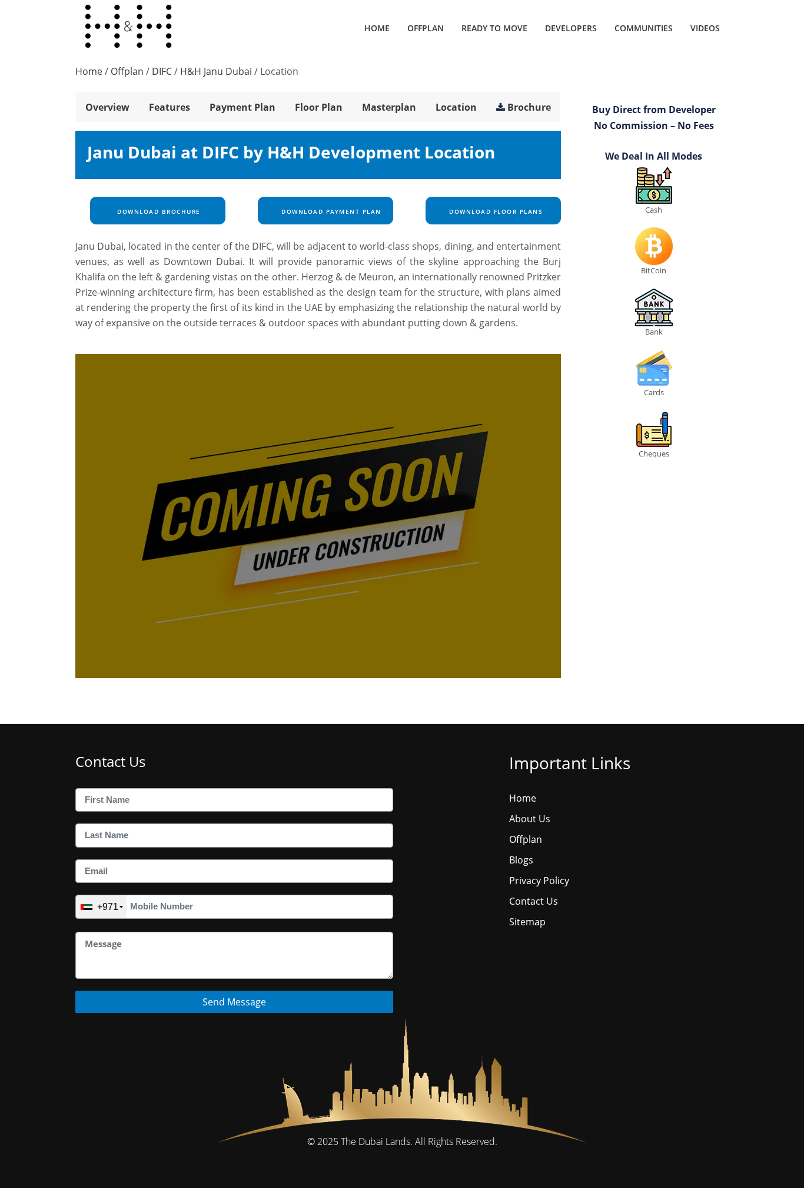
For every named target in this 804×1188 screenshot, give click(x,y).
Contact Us (533, 901)
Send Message (234, 1001)
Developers (571, 28)
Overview (107, 107)
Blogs (521, 859)
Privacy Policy (539, 880)
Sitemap (527, 921)
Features (169, 107)
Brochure (529, 107)
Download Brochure (158, 211)
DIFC (162, 71)
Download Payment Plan (330, 211)
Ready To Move (494, 28)
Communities (643, 28)
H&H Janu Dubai (216, 71)
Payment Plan (242, 107)
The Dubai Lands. (377, 1141)
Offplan (425, 28)
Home (377, 28)
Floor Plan (319, 107)
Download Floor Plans (495, 211)
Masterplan (389, 107)
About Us (529, 818)
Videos (705, 28)
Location (456, 107)
